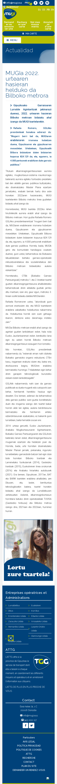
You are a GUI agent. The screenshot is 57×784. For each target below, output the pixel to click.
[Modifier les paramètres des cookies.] (48, 779)
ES (44, 9)
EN (52, 9)
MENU (13, 40)
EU (40, 9)
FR (48, 9)
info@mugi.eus (14, 3)
